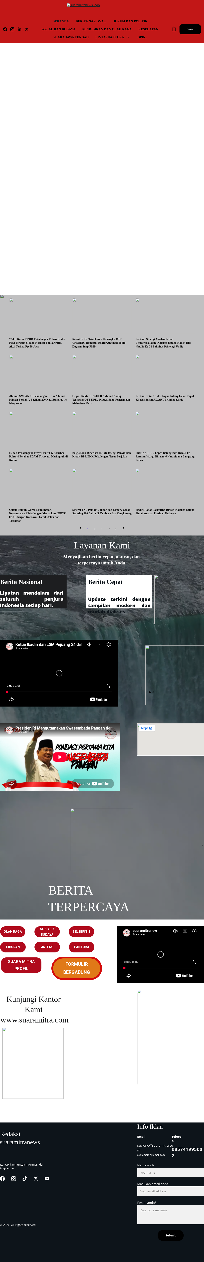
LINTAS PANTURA (109, 37)
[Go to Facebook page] (6, 29)
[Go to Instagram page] (14, 29)
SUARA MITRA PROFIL (21, 965)
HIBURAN (13, 947)
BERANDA (61, 21)
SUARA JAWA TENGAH (71, 37)
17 (116, 529)
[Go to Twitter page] (27, 29)
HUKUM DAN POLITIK (130, 21)
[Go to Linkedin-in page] (21, 29)
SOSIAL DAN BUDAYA (58, 29)
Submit (171, 1235)
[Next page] (123, 528)
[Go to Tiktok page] (24, 1178)
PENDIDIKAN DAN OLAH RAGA (107, 29)
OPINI (142, 37)
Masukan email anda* (153, 1184)
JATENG (47, 947)
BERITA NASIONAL (91, 21)
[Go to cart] (174, 29)
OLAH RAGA (13, 931)
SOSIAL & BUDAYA (47, 931)
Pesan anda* (147, 1203)
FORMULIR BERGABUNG (76, 968)
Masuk (190, 29)
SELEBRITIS (81, 931)
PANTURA (81, 947)
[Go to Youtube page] (47, 1178)
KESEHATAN (148, 29)
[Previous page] (80, 528)
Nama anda (146, 1165)
